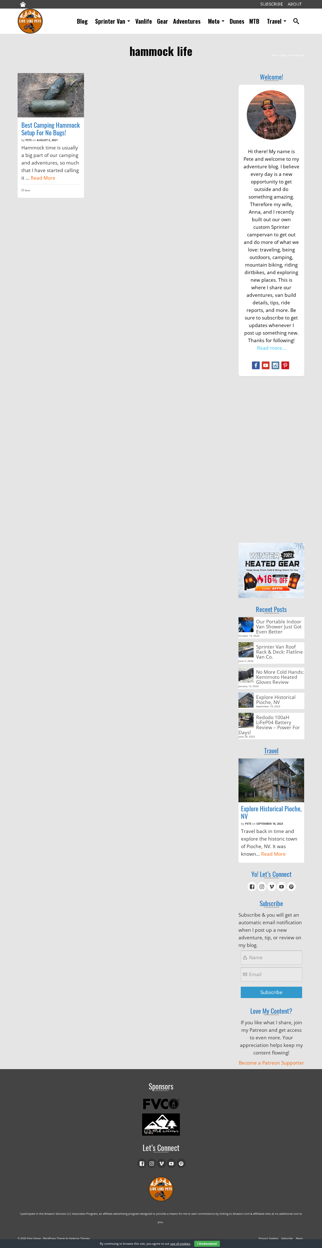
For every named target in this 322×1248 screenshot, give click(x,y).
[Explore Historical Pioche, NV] (271, 780)
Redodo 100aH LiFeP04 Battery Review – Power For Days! (269, 724)
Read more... (271, 348)
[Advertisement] (271, 459)
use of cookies (180, 1243)
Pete (28, 140)
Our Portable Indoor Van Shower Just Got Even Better (279, 626)
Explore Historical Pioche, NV (276, 699)
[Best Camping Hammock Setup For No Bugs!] (51, 95)
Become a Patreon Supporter (271, 1063)
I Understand (207, 1243)
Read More (43, 178)
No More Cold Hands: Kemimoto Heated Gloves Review (280, 677)
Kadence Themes (79, 1238)
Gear (27, 190)
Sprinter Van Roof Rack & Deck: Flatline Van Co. (279, 651)
